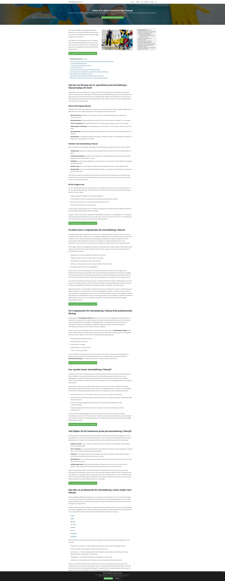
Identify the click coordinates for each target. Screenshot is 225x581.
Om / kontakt (144, 2)
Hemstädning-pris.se (75, 2)
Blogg (152, 2)
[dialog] (112, 576)
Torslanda (73, 536)
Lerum (72, 515)
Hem (132, 2)
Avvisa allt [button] (117, 578)
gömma (85, 59)
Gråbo (72, 518)
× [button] (223, 572)
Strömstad (73, 533)
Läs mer (124, 575)
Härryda (72, 521)
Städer (137, 2)
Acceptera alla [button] (108, 578)
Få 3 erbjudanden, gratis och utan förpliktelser (112, 17)
